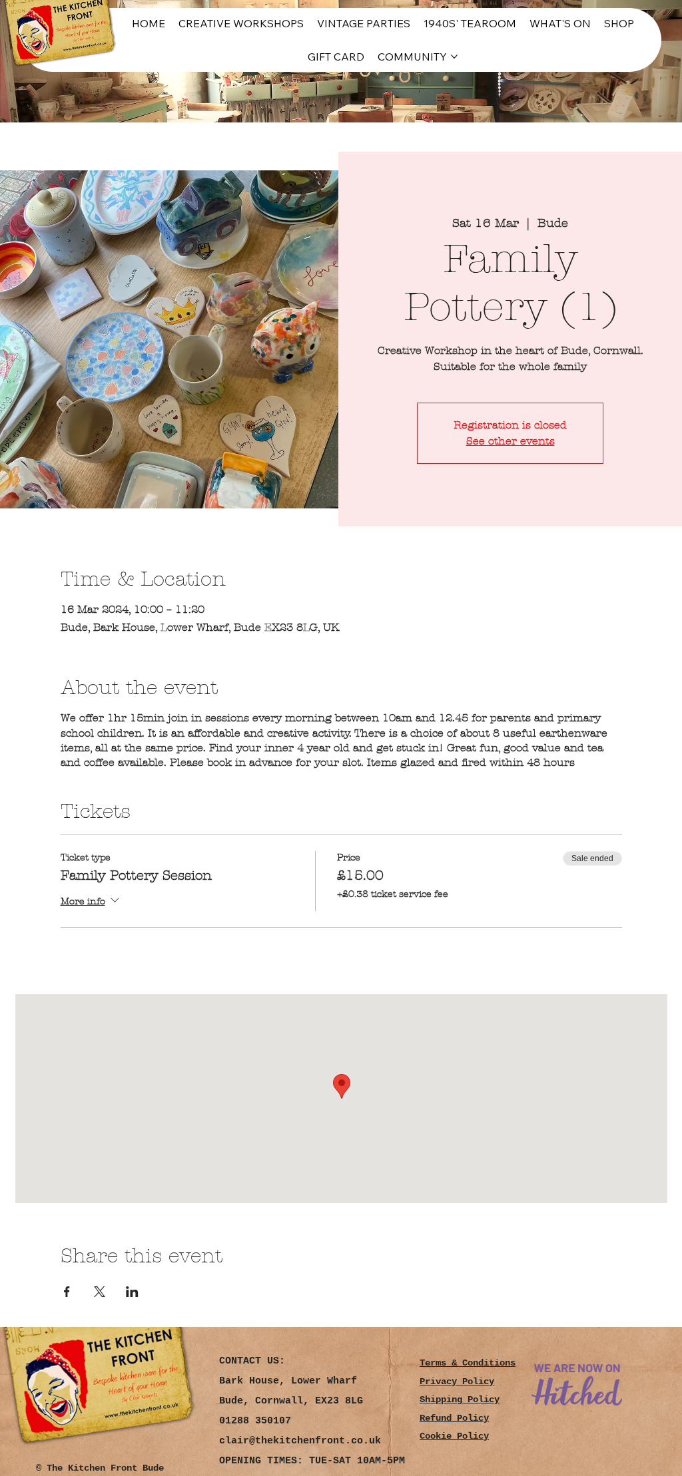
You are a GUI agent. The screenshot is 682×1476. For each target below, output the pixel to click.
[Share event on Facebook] (67, 1291)
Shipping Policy (460, 1400)
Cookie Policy (454, 1436)
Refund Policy (454, 1418)
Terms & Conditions (467, 1363)
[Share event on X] (99, 1291)
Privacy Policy (457, 1382)
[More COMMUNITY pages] (454, 56)
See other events (510, 441)
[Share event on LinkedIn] (132, 1291)
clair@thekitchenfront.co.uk (300, 1441)
